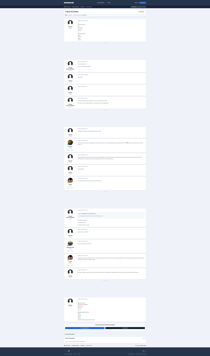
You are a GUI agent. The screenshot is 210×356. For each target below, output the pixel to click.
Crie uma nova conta (85, 328)
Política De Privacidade (68, 354)
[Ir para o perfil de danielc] (70, 180)
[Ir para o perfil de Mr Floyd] (70, 142)
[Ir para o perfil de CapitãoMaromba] (70, 243)
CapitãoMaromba (70, 247)
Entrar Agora (125, 328)
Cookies (78, 354)
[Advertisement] (105, 51)
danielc (70, 184)
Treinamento (84, 15)
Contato (74, 354)
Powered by (141, 354)
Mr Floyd (70, 146)
